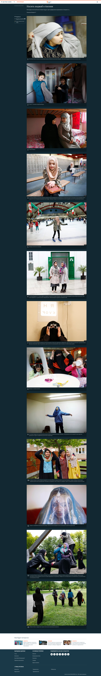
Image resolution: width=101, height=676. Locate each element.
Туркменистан (36, 671)
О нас (15, 653)
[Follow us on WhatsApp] (63, 654)
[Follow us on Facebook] (57, 654)
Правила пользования (19, 660)
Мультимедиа (20, 2)
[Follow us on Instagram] (54, 654)
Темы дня (50, 641)
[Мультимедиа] (97, 2)
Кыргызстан (17, 671)
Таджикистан (36, 669)
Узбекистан (53, 669)
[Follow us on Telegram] (60, 654)
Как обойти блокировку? (19, 658)
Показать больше (31, 12)
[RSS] (68, 654)
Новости (34, 653)
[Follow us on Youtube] (51, 654)
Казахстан (25, 641)
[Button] (18, 17)
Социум (34, 660)
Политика (34, 658)
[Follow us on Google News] (65, 654)
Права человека (35, 662)
